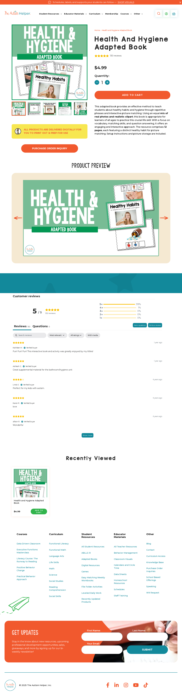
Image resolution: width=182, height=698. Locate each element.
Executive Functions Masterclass (27, 551)
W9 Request (152, 592)
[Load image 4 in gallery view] (80, 109)
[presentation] (18, 218)
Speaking (151, 586)
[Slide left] (13, 108)
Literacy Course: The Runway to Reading (27, 560)
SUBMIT (147, 649)
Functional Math (57, 550)
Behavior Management (125, 553)
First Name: (94, 630)
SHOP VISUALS (126, 2)
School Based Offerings (153, 579)
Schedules (119, 589)
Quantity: (102, 76)
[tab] (41, 326)
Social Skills (55, 596)
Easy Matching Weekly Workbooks (93, 579)
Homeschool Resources (120, 581)
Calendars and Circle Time (124, 566)
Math (51, 568)
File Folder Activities (91, 586)
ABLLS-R (86, 553)
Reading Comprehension (57, 588)
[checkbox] (92, 335)
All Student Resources (92, 546)
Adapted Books (89, 559)
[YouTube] (136, 685)
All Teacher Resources (125, 546)
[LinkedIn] (116, 685)
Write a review (155, 325)
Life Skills (54, 562)
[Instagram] (126, 685)
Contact (150, 550)
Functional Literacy (59, 543)
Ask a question (140, 325)
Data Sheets (120, 574)
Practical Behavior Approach (26, 578)
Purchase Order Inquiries (154, 570)
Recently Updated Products (90, 600)
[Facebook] (107, 685)
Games (85, 571)
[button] (158, 13)
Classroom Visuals (123, 559)
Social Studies (56, 581)
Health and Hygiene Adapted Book (29, 501)
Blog (148, 543)
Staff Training (121, 595)
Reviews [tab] (22, 326)
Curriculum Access (155, 556)
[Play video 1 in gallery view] (34, 109)
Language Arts (56, 556)
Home (97, 30)
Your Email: (93, 643)
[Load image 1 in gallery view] (19, 109)
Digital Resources (90, 565)
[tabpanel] (87, 388)
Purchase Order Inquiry (49, 148)
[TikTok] (146, 685)
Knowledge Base (155, 562)
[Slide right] (85, 108)
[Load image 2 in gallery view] (50, 109)
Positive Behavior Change (26, 569)
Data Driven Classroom (28, 543)
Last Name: (139, 630)
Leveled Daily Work (91, 593)
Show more (87, 435)
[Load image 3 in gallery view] (65, 109)
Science (53, 575)
